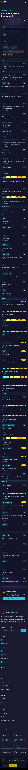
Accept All (12, 765)
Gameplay (18, 38)
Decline (5, 765)
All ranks (5, 47)
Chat (12, 34)
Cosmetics (5, 38)
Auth (8, 34)
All (4, 34)
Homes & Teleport (18, 34)
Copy (23, 630)
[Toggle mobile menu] (25, 2)
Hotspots (12, 38)
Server (4, 41)
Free (10, 47)
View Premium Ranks (15, 599)
